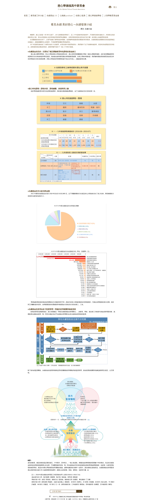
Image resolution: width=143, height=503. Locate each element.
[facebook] (50, 496)
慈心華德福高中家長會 (71, 5)
